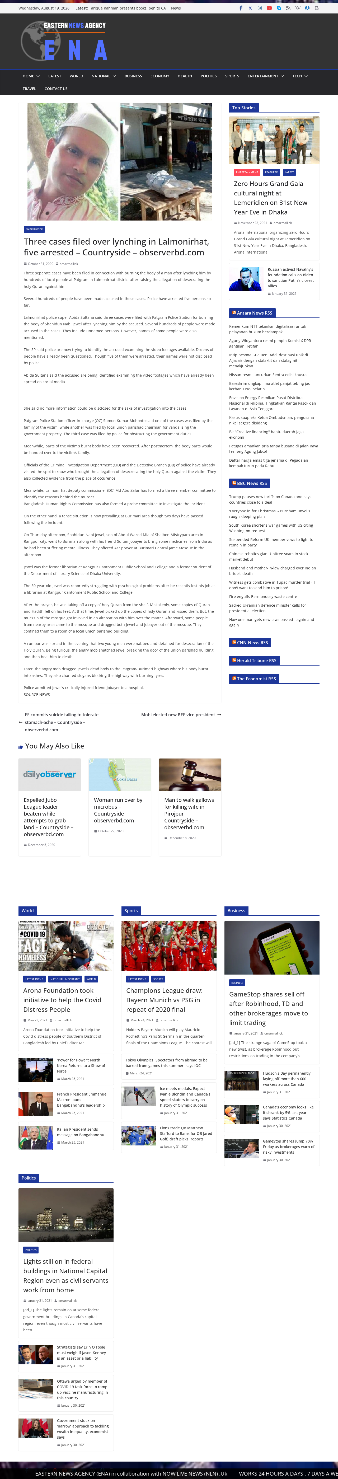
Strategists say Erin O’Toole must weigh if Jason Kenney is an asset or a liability (81, 1353)
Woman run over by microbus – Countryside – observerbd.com (118, 810)
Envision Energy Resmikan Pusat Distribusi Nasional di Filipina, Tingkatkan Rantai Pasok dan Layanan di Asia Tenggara (272, 403)
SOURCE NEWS (37, 694)
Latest (54, 75)
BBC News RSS (252, 483)
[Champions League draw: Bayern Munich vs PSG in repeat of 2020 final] (169, 946)
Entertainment (263, 75)
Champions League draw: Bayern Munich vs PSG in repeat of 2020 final (164, 1000)
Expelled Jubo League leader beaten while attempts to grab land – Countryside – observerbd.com (48, 817)
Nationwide (34, 229)
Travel (29, 88)
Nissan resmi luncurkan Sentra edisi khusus (268, 374)
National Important (65, 979)
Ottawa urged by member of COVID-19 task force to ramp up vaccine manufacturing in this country (82, 1389)
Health (185, 75)
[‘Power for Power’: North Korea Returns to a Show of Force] (35, 1069)
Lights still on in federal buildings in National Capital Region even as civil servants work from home (66, 1275)
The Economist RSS (256, 679)
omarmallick (69, 263)
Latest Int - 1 (34, 979)
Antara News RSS (254, 313)
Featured (271, 172)
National (101, 75)
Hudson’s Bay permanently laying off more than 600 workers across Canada (287, 1079)
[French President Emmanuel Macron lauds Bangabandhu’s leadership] (35, 1103)
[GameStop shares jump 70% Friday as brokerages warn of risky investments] (241, 1150)
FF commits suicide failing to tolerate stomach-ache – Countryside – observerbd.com (61, 722)
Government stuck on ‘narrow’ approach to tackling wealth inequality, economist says (83, 1429)
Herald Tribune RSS (256, 660)
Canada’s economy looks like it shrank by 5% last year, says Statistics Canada (288, 1112)
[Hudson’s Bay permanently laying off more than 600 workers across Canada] (241, 1082)
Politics (209, 75)
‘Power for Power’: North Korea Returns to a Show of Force (81, 1065)
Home (28, 75)
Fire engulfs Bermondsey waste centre (263, 596)
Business (133, 75)
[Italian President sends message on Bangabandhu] (35, 1136)
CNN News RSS (252, 642)
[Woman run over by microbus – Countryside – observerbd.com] (120, 762)
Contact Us (56, 88)
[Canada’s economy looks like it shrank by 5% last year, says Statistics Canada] (241, 1116)
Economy (160, 75)
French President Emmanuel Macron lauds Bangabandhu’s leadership (82, 1100)
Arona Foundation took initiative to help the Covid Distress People (62, 1000)
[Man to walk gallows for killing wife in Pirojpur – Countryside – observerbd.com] (190, 762)
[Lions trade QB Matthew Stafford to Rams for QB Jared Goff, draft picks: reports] (138, 1137)
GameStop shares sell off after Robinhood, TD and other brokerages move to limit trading (268, 1008)
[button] (37, 76)
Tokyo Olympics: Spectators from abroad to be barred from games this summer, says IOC (167, 1062)
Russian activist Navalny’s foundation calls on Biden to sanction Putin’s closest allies (291, 277)
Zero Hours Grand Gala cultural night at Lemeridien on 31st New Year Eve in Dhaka (270, 197)
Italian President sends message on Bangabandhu (80, 1132)
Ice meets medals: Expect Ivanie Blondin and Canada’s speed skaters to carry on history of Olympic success (185, 1097)
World (76, 75)
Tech (297, 75)
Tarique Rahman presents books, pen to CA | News (135, 8)
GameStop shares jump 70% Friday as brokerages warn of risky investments (288, 1147)
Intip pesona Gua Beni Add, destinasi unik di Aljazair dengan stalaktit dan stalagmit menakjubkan (268, 360)
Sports (232, 75)
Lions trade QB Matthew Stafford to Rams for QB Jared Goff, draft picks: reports (186, 1133)
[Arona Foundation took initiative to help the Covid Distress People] (66, 946)
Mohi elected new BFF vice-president (178, 715)
